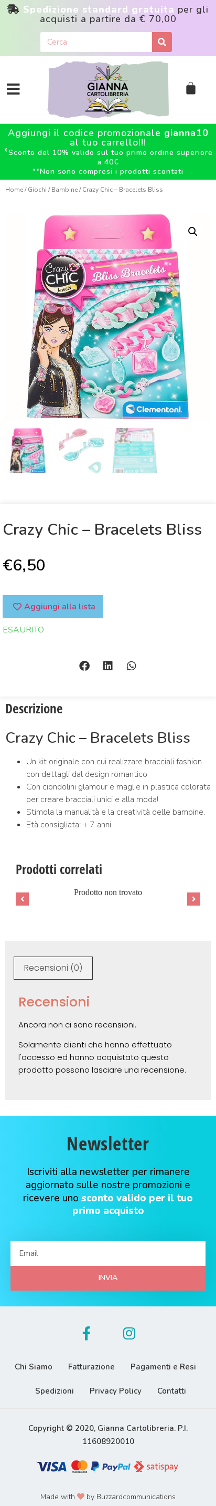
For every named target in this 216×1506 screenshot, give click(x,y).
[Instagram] (129, 1333)
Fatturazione (91, 1367)
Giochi (37, 189)
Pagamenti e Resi (163, 1367)
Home (14, 189)
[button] (84, 666)
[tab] (53, 968)
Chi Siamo (33, 1367)
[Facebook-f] (86, 1333)
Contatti (171, 1391)
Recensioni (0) (53, 968)
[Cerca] (162, 42)
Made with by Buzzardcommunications (108, 1497)
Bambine (64, 189)
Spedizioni (54, 1391)
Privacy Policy (116, 1391)
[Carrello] (190, 88)
